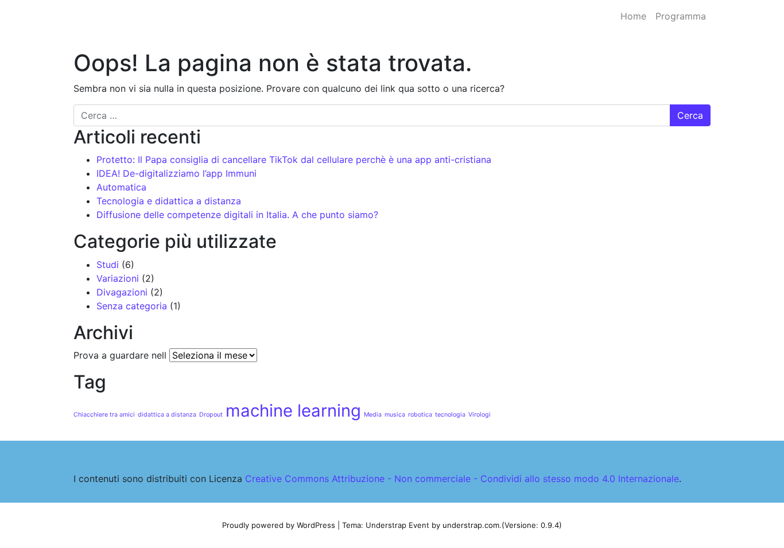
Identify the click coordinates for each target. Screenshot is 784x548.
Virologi (479, 414)
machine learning (293, 411)
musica (395, 414)
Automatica (121, 187)
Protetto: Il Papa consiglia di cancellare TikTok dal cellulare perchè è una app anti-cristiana (293, 159)
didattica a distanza (167, 414)
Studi (107, 264)
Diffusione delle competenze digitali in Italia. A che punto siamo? (237, 214)
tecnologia (450, 414)
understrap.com (471, 525)
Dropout (211, 414)
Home (633, 16)
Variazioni (117, 278)
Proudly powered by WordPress (278, 525)
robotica (420, 414)
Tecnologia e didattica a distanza (168, 201)
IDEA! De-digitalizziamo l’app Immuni (176, 173)
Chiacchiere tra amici (104, 414)
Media (373, 414)
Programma (680, 16)
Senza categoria (131, 306)
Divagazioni (122, 292)
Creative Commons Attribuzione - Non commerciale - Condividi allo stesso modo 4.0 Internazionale (462, 478)
